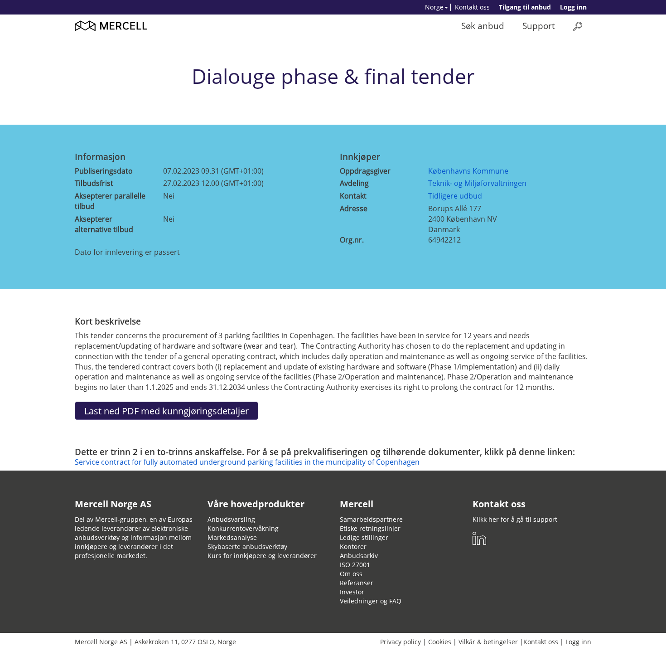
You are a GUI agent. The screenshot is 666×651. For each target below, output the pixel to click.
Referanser (356, 582)
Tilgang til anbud (525, 7)
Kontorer (353, 546)
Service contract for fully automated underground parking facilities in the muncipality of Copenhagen (247, 462)
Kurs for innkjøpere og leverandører (262, 555)
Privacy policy (400, 641)
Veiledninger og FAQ (370, 601)
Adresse (353, 209)
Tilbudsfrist (94, 183)
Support (538, 25)
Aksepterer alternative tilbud (104, 224)
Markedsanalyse (232, 537)
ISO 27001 (355, 564)
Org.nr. (352, 240)
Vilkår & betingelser (488, 641)
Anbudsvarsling (231, 519)
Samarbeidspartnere (371, 519)
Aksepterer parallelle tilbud (110, 201)
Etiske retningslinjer (370, 528)
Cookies (439, 641)
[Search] (577, 26)
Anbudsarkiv (359, 555)
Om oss (351, 573)
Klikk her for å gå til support (515, 519)
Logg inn (573, 7)
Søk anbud (482, 25)
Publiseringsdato (104, 171)
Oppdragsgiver (365, 171)
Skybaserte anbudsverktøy (247, 546)
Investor (352, 592)
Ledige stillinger (364, 537)
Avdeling (354, 183)
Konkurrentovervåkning (243, 528)
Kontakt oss (472, 7)
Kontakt (353, 196)
